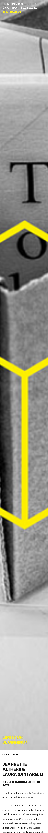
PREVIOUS (6, 754)
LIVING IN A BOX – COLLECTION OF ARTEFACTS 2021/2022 (23, 5)
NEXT (15, 754)
